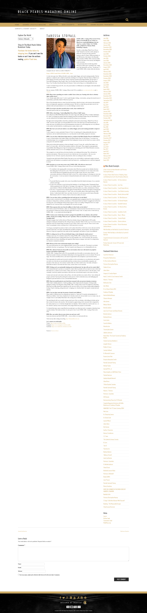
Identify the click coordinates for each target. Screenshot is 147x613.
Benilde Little (107, 494)
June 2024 (106, 61)
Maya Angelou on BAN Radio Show (112, 372)
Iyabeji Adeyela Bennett (110, 378)
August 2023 (107, 67)
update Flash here (30, 59)
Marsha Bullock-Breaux (109, 295)
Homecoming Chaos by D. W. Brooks (113, 400)
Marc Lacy (106, 411)
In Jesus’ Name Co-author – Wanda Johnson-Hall (116, 194)
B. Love (105, 443)
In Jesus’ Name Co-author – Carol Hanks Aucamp (116, 191)
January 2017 (107, 158)
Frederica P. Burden (108, 292)
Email (19, 567)
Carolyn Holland (108, 350)
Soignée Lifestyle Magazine (34, 25)
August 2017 (107, 142)
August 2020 (107, 80)
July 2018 (106, 123)
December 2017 (107, 138)
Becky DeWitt (107, 477)
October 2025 (107, 52)
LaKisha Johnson (108, 333)
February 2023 (107, 72)
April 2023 (106, 69)
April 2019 (106, 107)
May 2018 (106, 127)
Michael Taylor (107, 366)
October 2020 (107, 78)
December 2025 (108, 47)
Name (19, 564)
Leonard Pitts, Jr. (108, 369)
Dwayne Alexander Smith (110, 360)
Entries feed (107, 518)
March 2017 (106, 154)
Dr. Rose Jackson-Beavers (110, 261)
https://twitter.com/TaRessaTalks (58, 323)
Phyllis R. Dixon (107, 347)
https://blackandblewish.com (72, 319)
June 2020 (106, 85)
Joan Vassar (107, 480)
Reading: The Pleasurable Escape (112, 504)
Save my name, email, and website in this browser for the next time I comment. (40, 575)
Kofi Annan (106, 427)
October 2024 (107, 56)
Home (17, 25)
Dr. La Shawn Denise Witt (110, 289)
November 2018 (108, 116)
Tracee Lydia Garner (109, 330)
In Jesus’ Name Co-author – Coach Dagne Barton (116, 188)
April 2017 (106, 151)
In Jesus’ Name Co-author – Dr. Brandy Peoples (116, 201)
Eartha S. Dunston (108, 430)
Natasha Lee (107, 326)
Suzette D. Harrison (109, 255)
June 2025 (106, 54)
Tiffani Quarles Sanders (110, 384)
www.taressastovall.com (88, 90)
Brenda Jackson (108, 314)
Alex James (106, 301)
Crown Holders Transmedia (102, 25)
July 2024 (106, 58)
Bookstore (54, 25)
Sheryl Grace (107, 467)
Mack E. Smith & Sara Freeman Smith (113, 276)
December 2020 (108, 76)
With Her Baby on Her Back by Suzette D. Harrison (116, 229)
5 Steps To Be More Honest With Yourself (114, 501)
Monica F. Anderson (108, 433)
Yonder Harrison (108, 375)
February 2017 (107, 156)
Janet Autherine (108, 458)
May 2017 (106, 149)
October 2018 (107, 118)
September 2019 (108, 100)
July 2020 (106, 83)
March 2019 (106, 109)
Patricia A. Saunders (109, 394)
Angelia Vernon (107, 344)
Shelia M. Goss (107, 267)
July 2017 (106, 145)
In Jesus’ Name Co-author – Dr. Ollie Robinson (115, 197)
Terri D (105, 446)
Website (20, 571)
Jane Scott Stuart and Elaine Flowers (113, 311)
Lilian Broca (106, 381)
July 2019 (106, 103)
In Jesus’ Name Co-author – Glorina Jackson (115, 221)
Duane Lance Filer (108, 356)
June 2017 (106, 147)
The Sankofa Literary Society (111, 439)
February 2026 (107, 43)
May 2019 (106, 105)
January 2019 (107, 111)
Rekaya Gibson (107, 304)
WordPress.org (107, 523)
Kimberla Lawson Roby (109, 471)
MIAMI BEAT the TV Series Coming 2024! (114, 408)
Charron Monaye (108, 298)
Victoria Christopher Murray (111, 264)
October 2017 (107, 140)
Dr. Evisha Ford (107, 418)
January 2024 (107, 63)
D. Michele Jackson (108, 464)
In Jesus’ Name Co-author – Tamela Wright (115, 218)
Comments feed (108, 521)
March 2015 (106, 160)
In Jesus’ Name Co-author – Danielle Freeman (115, 204)
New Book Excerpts (112, 166)
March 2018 (106, 131)
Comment (21, 545)
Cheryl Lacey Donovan (109, 507)
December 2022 (108, 74)
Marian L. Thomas (108, 280)
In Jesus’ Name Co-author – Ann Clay (113, 185)
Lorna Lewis (106, 320)
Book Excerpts (68, 25)
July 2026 (106, 38)
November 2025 (108, 49)
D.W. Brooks (106, 397)
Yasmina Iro (107, 449)
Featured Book (54, 331)
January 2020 (107, 94)
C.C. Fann (106, 436)
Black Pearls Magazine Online (47, 12)
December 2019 (108, 96)
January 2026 (107, 45)
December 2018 (107, 114)
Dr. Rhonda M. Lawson (109, 353)
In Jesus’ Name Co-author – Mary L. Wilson (114, 215)
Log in (105, 516)
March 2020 (106, 89)
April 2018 (106, 129)
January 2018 (107, 136)
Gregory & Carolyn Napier (110, 273)
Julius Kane (106, 270)
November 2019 (108, 98)
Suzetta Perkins (108, 323)
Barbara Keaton (107, 452)
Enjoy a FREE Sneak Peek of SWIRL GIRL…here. (59, 73)
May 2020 (106, 87)
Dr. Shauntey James (109, 414)
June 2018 (106, 125)
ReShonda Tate (107, 283)
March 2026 (106, 41)
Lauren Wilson (107, 421)
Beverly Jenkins (107, 308)
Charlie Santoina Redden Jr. (111, 341)
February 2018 (107, 134)
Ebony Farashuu (108, 486)
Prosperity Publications (110, 258)
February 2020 (107, 92)
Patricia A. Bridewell (109, 474)
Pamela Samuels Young (110, 363)
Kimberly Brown (108, 317)
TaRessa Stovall (108, 455)
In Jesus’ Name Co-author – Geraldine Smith (115, 212)
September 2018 (108, 120)
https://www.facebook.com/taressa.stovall (61, 326)
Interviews (82, 25)
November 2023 (108, 65)
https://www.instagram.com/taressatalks (61, 325)
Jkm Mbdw (106, 286)
